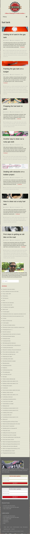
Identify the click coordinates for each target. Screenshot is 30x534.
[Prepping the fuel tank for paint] (15, 100)
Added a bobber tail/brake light (9, 379)
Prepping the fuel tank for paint (9, 453)
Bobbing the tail (6, 405)
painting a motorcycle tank (23, 92)
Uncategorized (17, 40)
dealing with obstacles (21, 187)
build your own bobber (15, 87)
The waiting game (6, 372)
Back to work (5, 309)
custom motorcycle (8, 89)
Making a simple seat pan (8, 392)
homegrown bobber (12, 53)
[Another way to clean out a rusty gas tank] (15, 133)
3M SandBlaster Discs (8, 122)
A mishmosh (5, 387)
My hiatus (5, 376)
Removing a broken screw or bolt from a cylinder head (13, 327)
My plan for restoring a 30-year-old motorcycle (12, 349)
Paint (4, 300)
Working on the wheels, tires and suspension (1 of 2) (13, 316)
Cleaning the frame (6, 340)
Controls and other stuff (7, 304)
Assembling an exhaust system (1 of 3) (10, 417)
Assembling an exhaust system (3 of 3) (10, 408)
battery (16, 250)
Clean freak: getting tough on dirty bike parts (11, 437)
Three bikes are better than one (9, 354)
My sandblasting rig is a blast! (9, 450)
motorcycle (26, 53)
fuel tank (7, 53)
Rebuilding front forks (7, 365)
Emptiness (5, 367)
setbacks (17, 189)
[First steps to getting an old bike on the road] (15, 228)
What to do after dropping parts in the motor (11, 423)
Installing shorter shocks (7, 412)
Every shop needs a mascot (8, 439)
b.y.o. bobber (6, 50)
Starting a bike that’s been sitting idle (10, 446)
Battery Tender (19, 250)
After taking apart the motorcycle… (9, 343)
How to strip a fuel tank (21, 125)
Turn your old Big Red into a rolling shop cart (12, 345)
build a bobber (22, 50)
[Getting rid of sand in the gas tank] (15, 29)
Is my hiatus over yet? (7, 374)
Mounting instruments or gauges (9, 361)
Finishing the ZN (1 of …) (8, 329)
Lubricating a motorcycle (8, 396)
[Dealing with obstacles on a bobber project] (15, 166)
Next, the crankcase (7, 331)
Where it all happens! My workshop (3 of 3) (11, 441)
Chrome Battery (13, 253)
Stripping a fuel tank (11, 126)
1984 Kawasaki (6, 86)
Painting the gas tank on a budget (9, 435)
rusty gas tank (24, 159)
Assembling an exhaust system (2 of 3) (10, 410)
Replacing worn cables (7, 356)
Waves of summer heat (7, 320)
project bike (5, 93)
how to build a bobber (20, 53)
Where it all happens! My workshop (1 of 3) (11, 448)
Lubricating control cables (8, 358)
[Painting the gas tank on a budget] (15, 63)
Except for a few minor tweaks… (9, 289)
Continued (22, 47)
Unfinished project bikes (7, 370)
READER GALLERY (7, 529)
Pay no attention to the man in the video (10, 291)
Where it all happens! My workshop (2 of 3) (11, 444)
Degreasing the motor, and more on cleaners (12, 334)
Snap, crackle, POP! (7, 293)
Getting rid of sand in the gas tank (9, 432)
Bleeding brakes (6, 363)
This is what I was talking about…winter (10, 352)
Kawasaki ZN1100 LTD (22, 220)
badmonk (7, 40)
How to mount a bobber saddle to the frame (11, 390)
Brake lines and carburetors (8, 302)
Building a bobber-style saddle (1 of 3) (10, 394)
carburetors (8, 253)
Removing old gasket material (9, 336)
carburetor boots (19, 251)
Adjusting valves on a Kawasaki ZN (10, 428)
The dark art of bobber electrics (9, 325)
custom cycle (18, 123)
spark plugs (13, 257)
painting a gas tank (15, 92)
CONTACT (13, 529)
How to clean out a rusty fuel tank (11, 159)
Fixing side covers (6, 430)
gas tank (20, 89)
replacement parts (12, 189)
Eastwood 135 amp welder (7, 254)
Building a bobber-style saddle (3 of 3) (10, 381)
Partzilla (4, 257)
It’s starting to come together (8, 307)
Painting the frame (6, 338)
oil (27, 256)
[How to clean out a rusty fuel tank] (15, 196)
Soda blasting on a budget (8, 403)
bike (15, 50)
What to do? (5, 419)
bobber (18, 50)
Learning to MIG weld (7, 414)
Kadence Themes (20, 531)
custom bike (22, 87)
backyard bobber (12, 50)
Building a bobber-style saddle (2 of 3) (10, 383)
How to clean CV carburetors (8, 426)
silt (7, 56)
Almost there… (6, 296)
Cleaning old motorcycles (8, 347)
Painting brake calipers (7, 385)
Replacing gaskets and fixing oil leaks (10, 421)
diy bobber (14, 89)
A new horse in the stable (8, 401)
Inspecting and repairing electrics (9, 399)
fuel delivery (17, 254)
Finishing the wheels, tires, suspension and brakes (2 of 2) (14, 313)
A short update (6, 322)
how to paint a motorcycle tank (19, 90)
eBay (13, 254)
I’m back (4, 318)
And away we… (6, 298)
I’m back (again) (6, 311)
